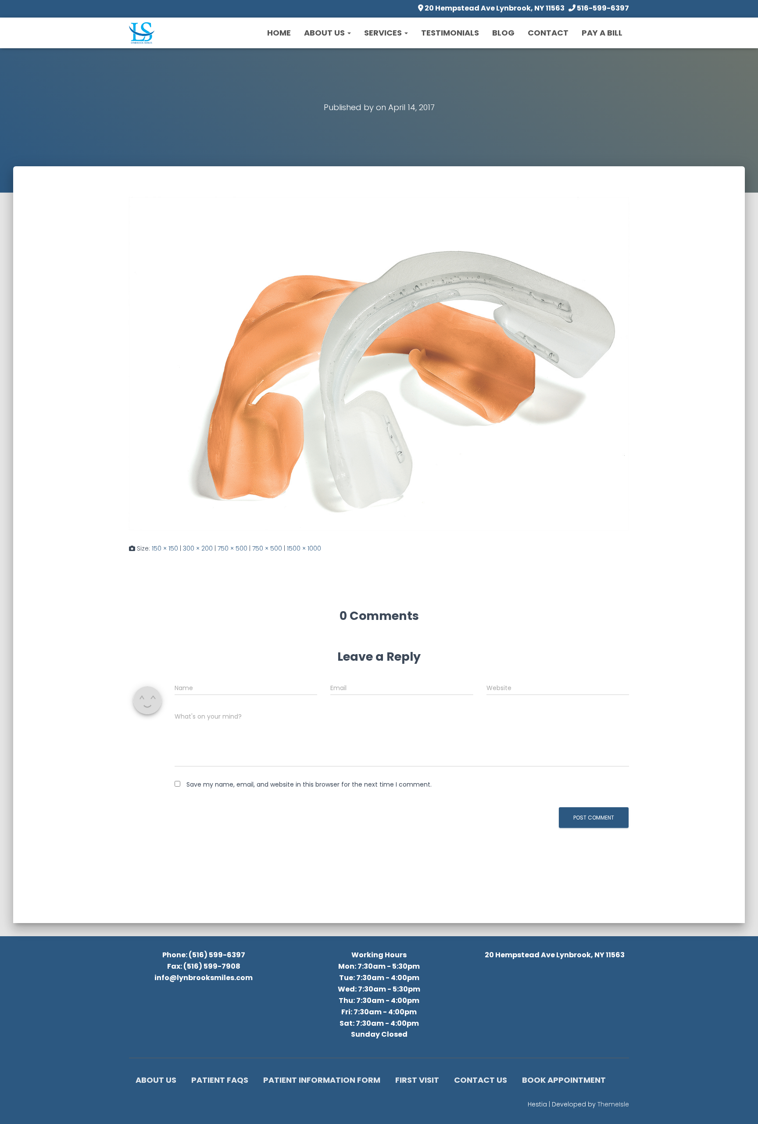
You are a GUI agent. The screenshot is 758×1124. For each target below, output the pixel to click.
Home (279, 32)
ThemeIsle (613, 1104)
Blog (503, 32)
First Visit (417, 1079)
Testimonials (450, 32)
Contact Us (480, 1079)
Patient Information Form (321, 1079)
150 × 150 (165, 548)
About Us (325, 32)
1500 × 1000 (304, 548)
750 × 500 (232, 548)
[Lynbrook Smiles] (141, 33)
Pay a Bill (602, 32)
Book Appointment (564, 1079)
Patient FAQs (219, 1079)
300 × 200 (198, 548)
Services (384, 32)
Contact (548, 32)
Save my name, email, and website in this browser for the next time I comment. (309, 784)
